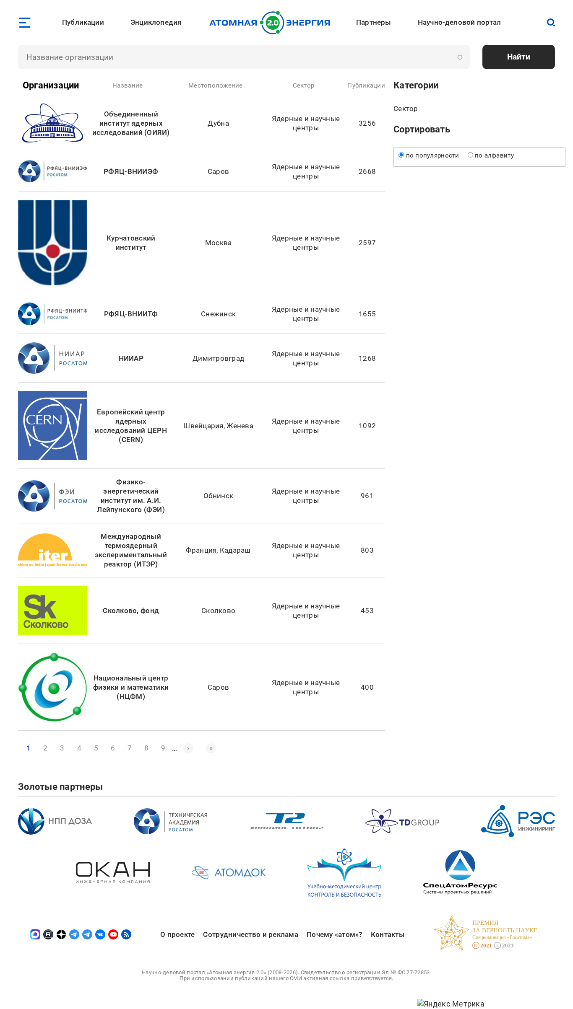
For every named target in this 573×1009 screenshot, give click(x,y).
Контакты (388, 934)
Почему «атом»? (334, 934)
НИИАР (131, 358)
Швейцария (203, 426)
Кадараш (235, 550)
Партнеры (373, 22)
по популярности (432, 155)
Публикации (83, 22)
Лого (272, 22)
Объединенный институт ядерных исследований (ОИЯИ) (131, 123)
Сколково (218, 610)
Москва (218, 242)
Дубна (218, 123)
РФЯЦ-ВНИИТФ (131, 314)
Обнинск (218, 496)
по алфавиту (494, 155)
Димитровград (218, 358)
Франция (201, 550)
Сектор (405, 108)
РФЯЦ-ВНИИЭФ (131, 171)
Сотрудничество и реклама (250, 934)
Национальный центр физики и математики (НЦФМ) (131, 687)
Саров (218, 171)
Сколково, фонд (131, 610)
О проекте (177, 934)
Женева (240, 426)
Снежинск (218, 314)
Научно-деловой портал (459, 22)
